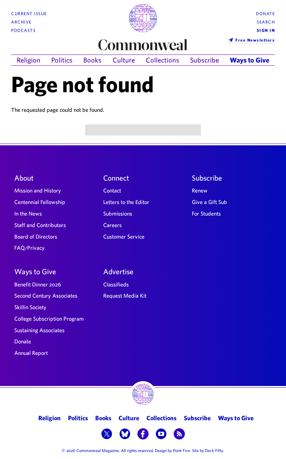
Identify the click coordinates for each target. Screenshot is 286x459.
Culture (124, 60)
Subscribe (204, 60)
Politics (62, 60)
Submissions (117, 213)
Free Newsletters (255, 39)
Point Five (181, 450)
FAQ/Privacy (29, 248)
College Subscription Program (49, 318)
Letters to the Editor (126, 202)
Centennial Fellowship (39, 202)
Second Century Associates (45, 295)
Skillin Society (30, 307)
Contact (112, 190)
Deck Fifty (214, 450)
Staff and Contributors (40, 225)
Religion (28, 60)
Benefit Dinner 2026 (37, 284)
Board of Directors (35, 236)
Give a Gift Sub (209, 202)
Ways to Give (249, 60)
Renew (200, 190)
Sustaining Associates (39, 330)
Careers (112, 225)
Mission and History (37, 190)
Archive (21, 22)
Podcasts (23, 30)
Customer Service (123, 236)
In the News (28, 213)
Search (266, 22)
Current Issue (29, 13)
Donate (265, 13)
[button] (106, 434)
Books (92, 60)
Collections (162, 60)
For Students (206, 213)
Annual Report (31, 353)
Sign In (266, 30)
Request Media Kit (124, 295)
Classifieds (116, 284)
